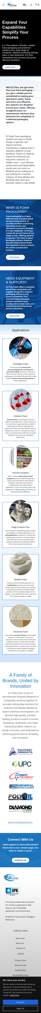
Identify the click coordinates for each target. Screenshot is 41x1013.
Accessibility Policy (20, 975)
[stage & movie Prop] (20, 525)
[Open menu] (3, 5)
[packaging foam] (20, 361)
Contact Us (20, 948)
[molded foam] (20, 577)
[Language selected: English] (26, 5)
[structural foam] (20, 630)
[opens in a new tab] (20, 751)
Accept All (20, 1002)
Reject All (20, 1008)
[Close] (38, 978)
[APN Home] (12, 892)
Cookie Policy (14, 995)
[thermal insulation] (20, 471)
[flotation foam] (20, 416)
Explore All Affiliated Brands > (20, 822)
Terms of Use (20, 965)
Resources (20, 938)
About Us (20, 943)
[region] (20, 995)
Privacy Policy (20, 960)
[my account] (31, 4)
